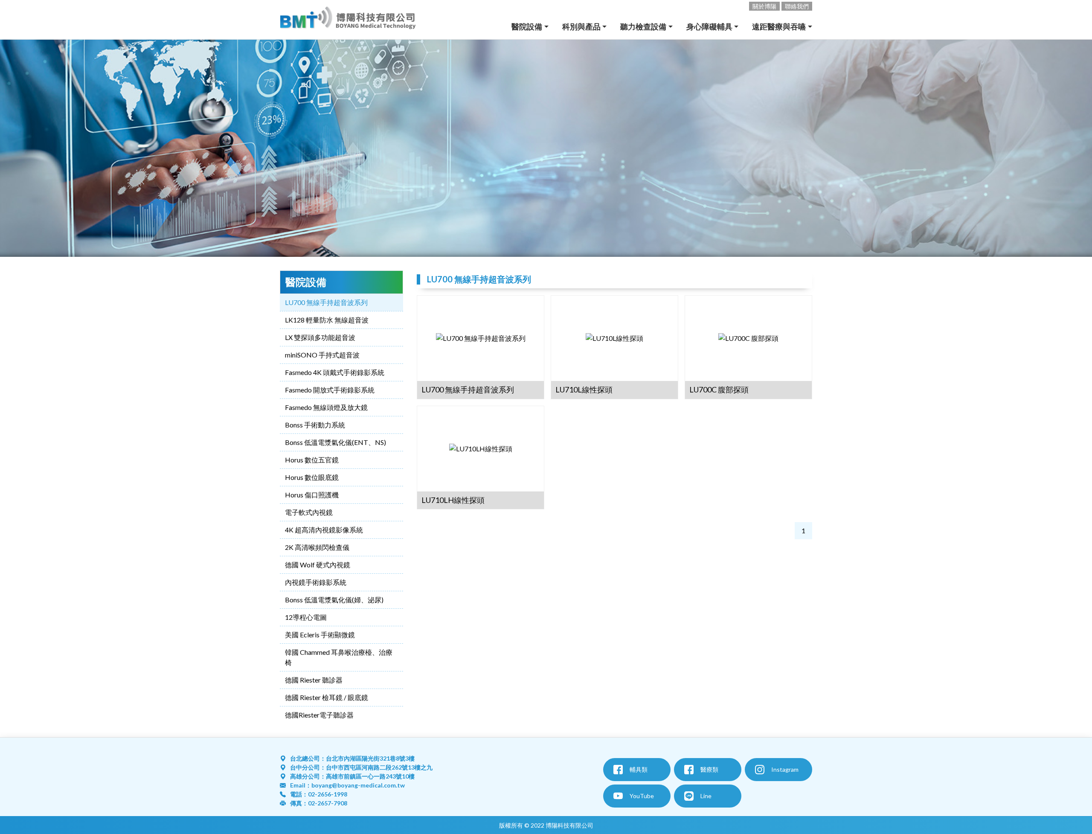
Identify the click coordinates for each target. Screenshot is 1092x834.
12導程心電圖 (306, 617)
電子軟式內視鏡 (309, 512)
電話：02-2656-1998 (318, 794)
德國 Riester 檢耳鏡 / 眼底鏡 (326, 697)
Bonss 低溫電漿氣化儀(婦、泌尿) (334, 600)
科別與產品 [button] (581, 26)
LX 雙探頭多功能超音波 (320, 337)
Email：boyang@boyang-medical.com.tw (347, 785)
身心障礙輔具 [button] (709, 26)
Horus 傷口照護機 (312, 495)
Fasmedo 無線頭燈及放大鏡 (326, 407)
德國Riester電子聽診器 (319, 715)
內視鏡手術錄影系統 (315, 582)
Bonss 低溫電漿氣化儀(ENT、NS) (335, 442)
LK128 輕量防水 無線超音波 (327, 320)
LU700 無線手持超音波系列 (326, 302)
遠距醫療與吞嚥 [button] (779, 26)
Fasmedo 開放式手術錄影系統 (330, 390)
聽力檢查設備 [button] (643, 26)
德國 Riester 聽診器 (314, 680)
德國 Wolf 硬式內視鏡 (317, 565)
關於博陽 (764, 6)
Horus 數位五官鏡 (312, 460)
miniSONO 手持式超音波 (322, 355)
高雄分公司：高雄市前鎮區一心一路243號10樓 (352, 776)
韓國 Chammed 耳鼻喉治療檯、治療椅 (338, 657)
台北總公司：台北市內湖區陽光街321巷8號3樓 (352, 758)
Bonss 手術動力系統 (315, 425)
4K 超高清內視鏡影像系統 (324, 530)
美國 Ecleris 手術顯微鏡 (320, 635)
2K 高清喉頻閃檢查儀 (317, 547)
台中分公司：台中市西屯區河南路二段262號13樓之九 (361, 767)
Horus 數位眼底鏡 (312, 477)
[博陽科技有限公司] (348, 19)
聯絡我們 (797, 6)
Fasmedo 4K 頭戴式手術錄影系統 (334, 372)
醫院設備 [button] (526, 26)
